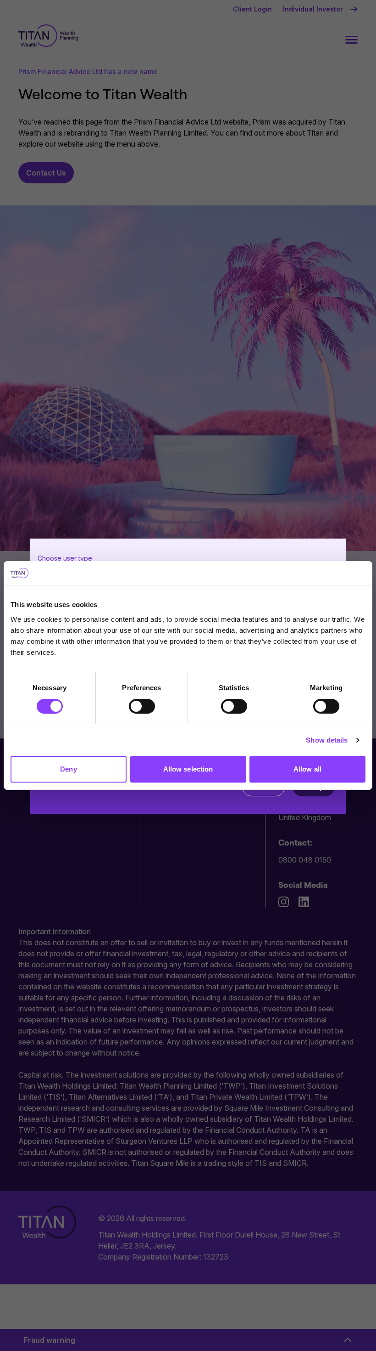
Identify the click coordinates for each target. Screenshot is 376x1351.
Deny (68, 769)
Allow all (307, 769)
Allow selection (188, 769)
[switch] (142, 706)
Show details (327, 740)
